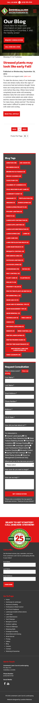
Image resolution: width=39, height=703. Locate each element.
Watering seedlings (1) (15, 326)
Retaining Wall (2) (13, 296)
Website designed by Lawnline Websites (19, 699)
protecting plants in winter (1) (18, 291)
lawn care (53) (12, 238)
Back (14, 129)
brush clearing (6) (13, 176)
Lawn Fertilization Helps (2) (17, 242)
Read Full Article (12, 114)
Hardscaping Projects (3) (16, 207)
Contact (8, 649)
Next (25, 129)
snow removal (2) (13, 313)
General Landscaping (14, 436)
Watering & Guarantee (12, 651)
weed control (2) (24, 331)
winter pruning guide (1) (15, 340)
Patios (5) (26, 269)
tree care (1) (26, 318)
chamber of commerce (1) (16, 185)
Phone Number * (11, 401)
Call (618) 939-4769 (12, 47)
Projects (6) (11, 282)
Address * (8, 409)
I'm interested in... (11, 433)
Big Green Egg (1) (12, 167)
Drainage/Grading (21, 443)
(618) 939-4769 (19, 2)
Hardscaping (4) (24, 203)
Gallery (8, 641)
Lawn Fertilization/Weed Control (17, 448)
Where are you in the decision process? (19, 461)
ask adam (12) (25, 163)
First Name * (9, 377)
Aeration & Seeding (12, 604)
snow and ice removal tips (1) (17, 304)
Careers (8, 646)
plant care (27, 76)
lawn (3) (26, 234)
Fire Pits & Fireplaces (12, 609)
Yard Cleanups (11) (13, 355)
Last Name (6, 569)
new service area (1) (14, 256)
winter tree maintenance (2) (17, 344)
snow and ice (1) (12, 300)
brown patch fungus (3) (15, 172)
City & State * (10, 417)
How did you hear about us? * (15, 425)
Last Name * (9, 385)
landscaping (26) (13, 234)
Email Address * (11, 393)
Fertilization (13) (25, 198)
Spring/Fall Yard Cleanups (16, 453)
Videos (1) (10, 322)
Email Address (7, 576)
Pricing (8, 639)
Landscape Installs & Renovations (16, 612)
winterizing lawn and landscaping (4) (19, 349)
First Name (6, 561)
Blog (7, 644)
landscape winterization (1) (17, 229)
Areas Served (10, 636)
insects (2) (10, 216)
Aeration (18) (11, 163)
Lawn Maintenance (11, 617)
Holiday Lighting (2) (14, 211)
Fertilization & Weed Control (14, 607)
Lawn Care (9, 614)
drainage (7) (11, 198)
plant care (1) (11, 278)
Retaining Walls (10, 629)
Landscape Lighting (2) (15, 225)
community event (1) (14, 194)
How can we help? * (12, 477)
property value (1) (13, 287)
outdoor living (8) (13, 264)
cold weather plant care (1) (17, 189)
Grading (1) (10, 203)
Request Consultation (14, 40)
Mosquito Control (26, 450)
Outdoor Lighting (11, 624)
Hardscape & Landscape (13, 602)
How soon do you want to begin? (17, 470)
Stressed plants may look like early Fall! (18, 64)
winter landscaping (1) (15, 335)
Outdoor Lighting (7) (14, 260)
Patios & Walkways (12, 626)
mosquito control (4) (15, 251)
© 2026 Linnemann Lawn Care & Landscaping (19, 695)
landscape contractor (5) (16, 220)
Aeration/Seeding (11, 450)
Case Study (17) (12, 180)
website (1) (10, 331)
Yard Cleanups (10, 619)
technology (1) (12, 318)
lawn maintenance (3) (14, 247)
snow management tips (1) (16, 309)
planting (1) (25, 278)
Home (8, 599)
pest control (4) (13, 273)
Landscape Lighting (22, 446)
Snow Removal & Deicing (13, 634)
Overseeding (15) (12, 269)
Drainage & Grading (12, 631)
